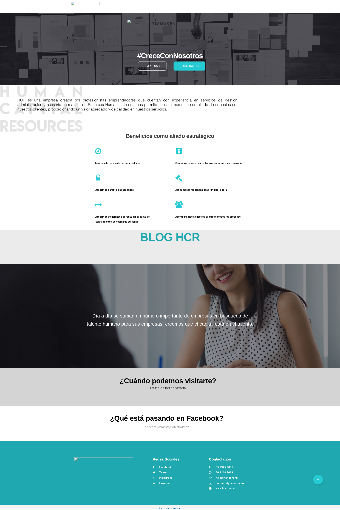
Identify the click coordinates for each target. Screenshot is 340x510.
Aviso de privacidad (170, 508)
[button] (318, 480)
